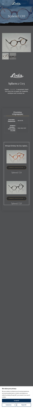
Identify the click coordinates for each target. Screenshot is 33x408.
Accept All (16, 400)
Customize (8, 405)
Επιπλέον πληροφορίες (17, 113)
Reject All (23, 405)
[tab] (17, 113)
